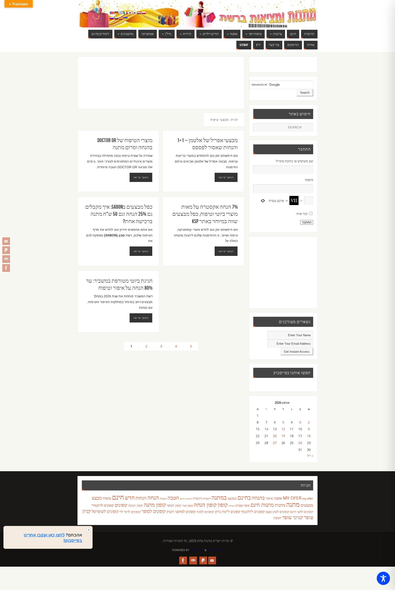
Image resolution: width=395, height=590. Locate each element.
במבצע (232, 498)
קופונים (121, 505)
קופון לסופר (174, 505)
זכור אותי (302, 213)
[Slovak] (116, 18)
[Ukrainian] (125, 18)
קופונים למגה (205, 511)
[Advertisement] (151, 87)
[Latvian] (139, 13)
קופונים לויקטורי (102, 505)
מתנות (280, 505)
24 (300, 443)
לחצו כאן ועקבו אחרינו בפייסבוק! (53, 537)
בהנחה (258, 497)
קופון (223, 504)
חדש (130, 497)
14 (266, 429)
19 (283, 436)
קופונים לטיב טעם (277, 511)
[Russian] (111, 18)
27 (275, 443)
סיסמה (309, 180)
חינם (118, 497)
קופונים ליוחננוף (253, 511)
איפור (269, 498)
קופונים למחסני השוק (181, 511)
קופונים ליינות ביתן (227, 511)
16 (309, 436)
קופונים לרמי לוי (130, 511)
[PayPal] (6, 250)
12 (283, 429)
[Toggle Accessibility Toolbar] (383, 578)
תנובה (277, 517)
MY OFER (292, 498)
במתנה (219, 497)
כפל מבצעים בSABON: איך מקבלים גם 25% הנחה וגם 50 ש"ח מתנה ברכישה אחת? (118, 214)
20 (275, 436)
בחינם (244, 497)
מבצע (97, 498)
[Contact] (6, 259)
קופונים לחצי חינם (301, 511)
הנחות (141, 498)
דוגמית (197, 498)
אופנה (278, 498)
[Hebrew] (121, 13)
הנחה (153, 497)
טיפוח (107, 498)
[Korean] (134, 13)
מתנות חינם (262, 504)
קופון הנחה (205, 504)
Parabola (197, 550)
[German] (116, 13)
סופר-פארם (242, 505)
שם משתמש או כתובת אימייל (294, 161)
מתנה (293, 504)
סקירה (232, 505)
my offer (307, 499)
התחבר (306, 222)
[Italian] (125, 13)
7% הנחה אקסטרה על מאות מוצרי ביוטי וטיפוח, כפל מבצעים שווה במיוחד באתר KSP (205, 214)
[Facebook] (6, 268)
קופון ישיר (187, 506)
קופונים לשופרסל (105, 511)
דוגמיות (207, 498)
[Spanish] (121, 18)
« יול (310, 455)
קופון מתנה (155, 504)
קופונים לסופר (153, 511)
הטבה (173, 497)
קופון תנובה (135, 505)
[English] (111, 13)
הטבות (163, 498)
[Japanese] (130, 13)
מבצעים (307, 505)
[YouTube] (6, 241)
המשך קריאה (141, 177)
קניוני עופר (292, 517)
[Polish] (143, 13)
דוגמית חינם (186, 498)
